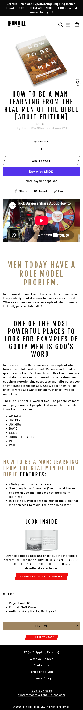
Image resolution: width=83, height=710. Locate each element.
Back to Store (44, 637)
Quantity (41, 141)
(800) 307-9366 (41, 690)
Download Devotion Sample (41, 576)
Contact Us (41, 665)
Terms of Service (41, 671)
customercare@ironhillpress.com (41, 694)
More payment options (41, 181)
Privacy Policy (41, 678)
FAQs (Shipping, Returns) (41, 652)
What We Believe (41, 659)
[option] (41, 8)
